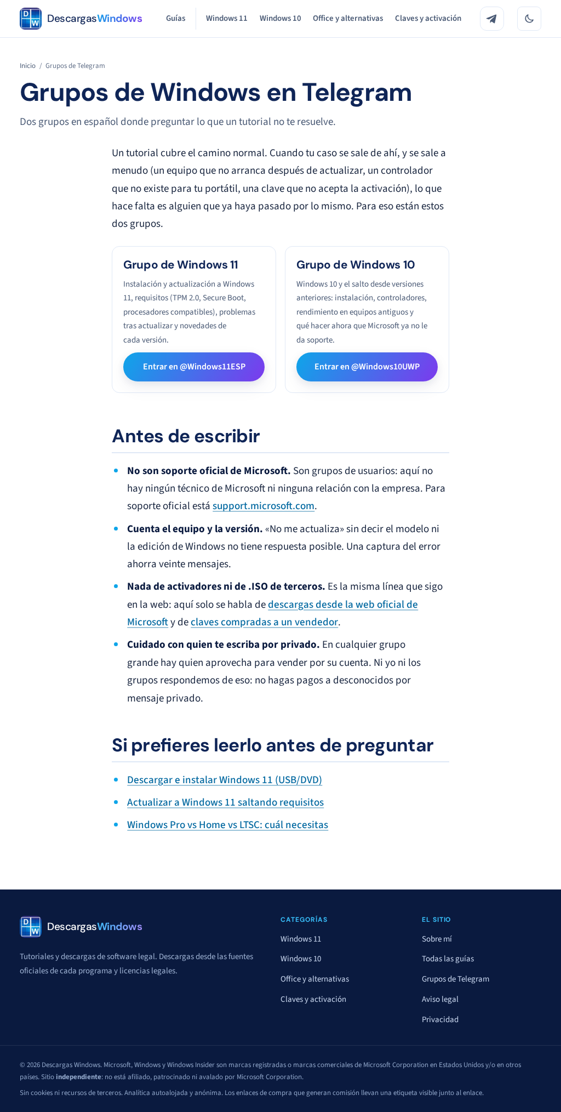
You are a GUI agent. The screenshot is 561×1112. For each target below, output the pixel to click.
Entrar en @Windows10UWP (367, 367)
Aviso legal (440, 999)
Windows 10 (280, 18)
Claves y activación (428, 18)
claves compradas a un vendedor (264, 622)
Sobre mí (437, 939)
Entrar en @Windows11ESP (194, 367)
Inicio (28, 66)
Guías (175, 18)
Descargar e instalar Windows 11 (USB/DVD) (224, 780)
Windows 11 (227, 18)
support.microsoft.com (263, 506)
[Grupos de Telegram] (492, 19)
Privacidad (440, 1019)
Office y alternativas (348, 18)
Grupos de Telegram (455, 979)
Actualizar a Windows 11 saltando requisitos (225, 802)
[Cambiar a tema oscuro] (529, 19)
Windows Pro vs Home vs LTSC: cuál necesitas (227, 824)
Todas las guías (448, 959)
